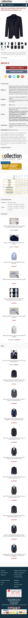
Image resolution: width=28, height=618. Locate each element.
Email (5, 76)
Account (26, 5)
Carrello (26, 1)
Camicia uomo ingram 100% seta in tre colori (14, 243)
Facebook (9, 76)
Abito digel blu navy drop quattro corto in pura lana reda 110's (14, 477)
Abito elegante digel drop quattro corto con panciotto (14, 361)
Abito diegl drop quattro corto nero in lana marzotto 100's (14, 438)
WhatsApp (18, 76)
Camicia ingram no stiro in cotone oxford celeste (14, 316)
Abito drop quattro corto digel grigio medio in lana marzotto (14, 400)
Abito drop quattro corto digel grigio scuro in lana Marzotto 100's (14, 458)
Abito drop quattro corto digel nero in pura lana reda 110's (14, 496)
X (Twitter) (14, 77)
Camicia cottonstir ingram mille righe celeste (14, 262)
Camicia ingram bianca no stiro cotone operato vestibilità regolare (14, 226)
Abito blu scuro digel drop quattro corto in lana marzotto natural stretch (14, 535)
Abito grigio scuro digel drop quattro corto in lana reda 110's (14, 516)
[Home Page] (6, 2)
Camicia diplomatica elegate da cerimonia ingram (14, 336)
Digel (3, 49)
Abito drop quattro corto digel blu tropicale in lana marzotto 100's (14, 419)
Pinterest (22, 76)
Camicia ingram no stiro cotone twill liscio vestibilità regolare (14, 299)
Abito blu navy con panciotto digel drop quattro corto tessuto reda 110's (14, 380)
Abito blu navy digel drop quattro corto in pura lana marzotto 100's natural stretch (14, 555)
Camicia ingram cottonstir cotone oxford (14, 279)
